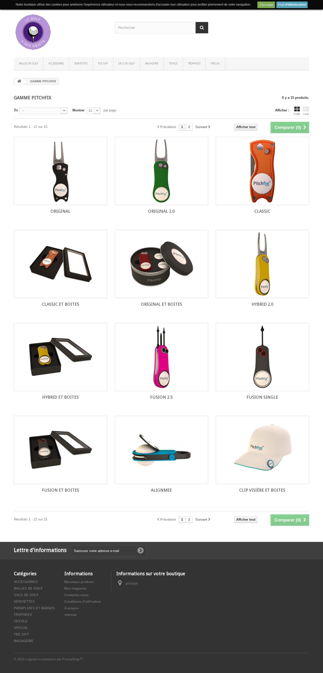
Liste (306, 113)
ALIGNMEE (161, 490)
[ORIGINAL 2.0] (161, 171)
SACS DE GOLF (126, 63)
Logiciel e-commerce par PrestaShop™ (54, 659)
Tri (16, 110)
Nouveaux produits (79, 582)
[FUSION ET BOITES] (60, 450)
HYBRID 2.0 (262, 304)
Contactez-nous (76, 595)
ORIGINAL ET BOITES (161, 304)
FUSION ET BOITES (60, 490)
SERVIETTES (81, 63)
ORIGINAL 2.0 (161, 211)
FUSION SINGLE (262, 397)
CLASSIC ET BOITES (60, 304)
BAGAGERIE (151, 63)
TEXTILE (173, 63)
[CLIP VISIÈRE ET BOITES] (262, 450)
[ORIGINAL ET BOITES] (161, 264)
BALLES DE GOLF (28, 63)
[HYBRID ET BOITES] (60, 357)
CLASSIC (262, 211)
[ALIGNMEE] (161, 450)
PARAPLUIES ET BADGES (34, 608)
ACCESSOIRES (56, 63)
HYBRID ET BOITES (60, 397)
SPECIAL (215, 63)
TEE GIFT (103, 63)
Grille (297, 113)
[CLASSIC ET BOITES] (60, 264)
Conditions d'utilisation (82, 602)
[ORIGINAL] (60, 171)
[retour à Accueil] (19, 81)
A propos (71, 608)
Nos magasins (75, 588)
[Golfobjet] (60, 32)
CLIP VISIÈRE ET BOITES (262, 490)
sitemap (70, 615)
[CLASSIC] (262, 171)
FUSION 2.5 (161, 397)
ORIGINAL (60, 211)
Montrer (78, 110)
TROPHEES (194, 63)
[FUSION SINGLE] (262, 357)
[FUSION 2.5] (161, 357)
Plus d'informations (292, 5)
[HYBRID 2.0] (262, 264)
